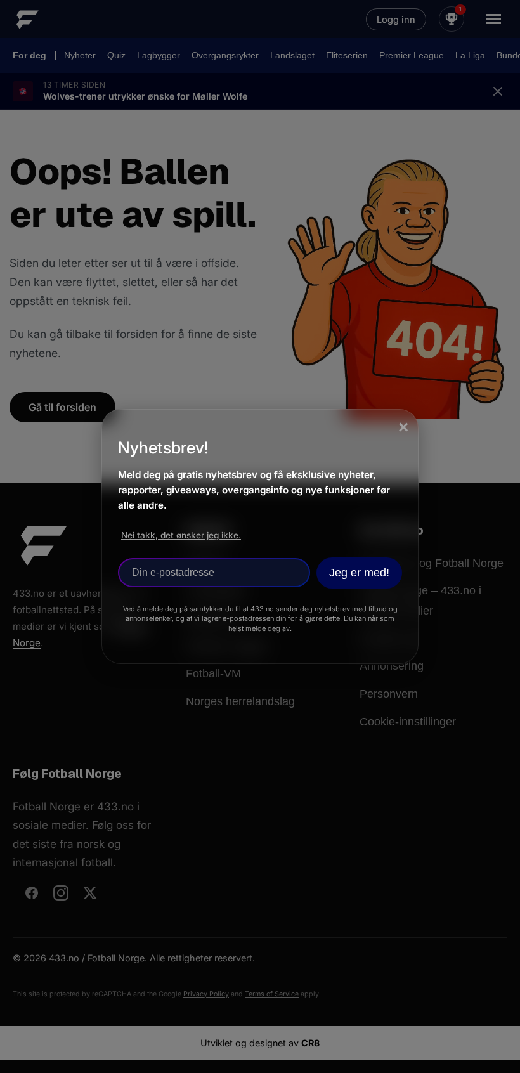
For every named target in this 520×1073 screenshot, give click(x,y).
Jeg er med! (359, 572)
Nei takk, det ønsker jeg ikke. (181, 535)
